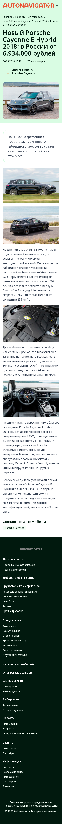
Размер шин (10, 686)
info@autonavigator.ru (45, 805)
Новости (20, 16)
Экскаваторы (10, 645)
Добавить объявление (18, 578)
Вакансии (8, 786)
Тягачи (7, 606)
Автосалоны (10, 748)
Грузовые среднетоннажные (20, 591)
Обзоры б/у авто (13, 710)
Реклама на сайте (13, 771)
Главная (7, 16)
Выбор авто (11, 699)
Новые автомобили (14, 569)
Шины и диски (13, 681)
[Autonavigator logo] (28, 5)
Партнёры (8, 753)
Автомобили (35, 16)
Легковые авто (13, 559)
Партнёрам (9, 781)
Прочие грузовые (13, 611)
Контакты (8, 767)
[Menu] (56, 5)
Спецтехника (12, 620)
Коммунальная (11, 630)
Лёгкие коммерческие (15, 596)
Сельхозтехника (12, 650)
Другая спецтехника (15, 655)
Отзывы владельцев (17, 672)
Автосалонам (11, 776)
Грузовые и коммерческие (21, 586)
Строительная (11, 635)
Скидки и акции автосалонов (20, 733)
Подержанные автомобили (19, 564)
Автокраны (9, 626)
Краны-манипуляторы (15, 640)
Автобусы (8, 601)
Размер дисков (11, 691)
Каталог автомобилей (18, 664)
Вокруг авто (10, 728)
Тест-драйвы (10, 705)
